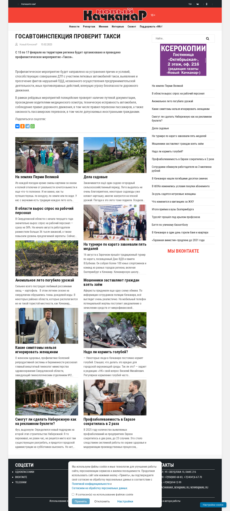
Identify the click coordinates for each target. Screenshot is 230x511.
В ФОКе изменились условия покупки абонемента (181, 186)
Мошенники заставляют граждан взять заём (111, 282)
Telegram (20, 482)
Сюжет (132, 26)
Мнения (103, 26)
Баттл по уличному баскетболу (170, 224)
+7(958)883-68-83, (174, 477)
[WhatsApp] (32, 126)
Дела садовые (96, 177)
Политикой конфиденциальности (91, 484)
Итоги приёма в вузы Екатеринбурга (173, 209)
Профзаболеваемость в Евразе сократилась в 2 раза (109, 421)
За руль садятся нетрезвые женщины (174, 194)
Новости (74, 26)
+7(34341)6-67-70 (193, 477)
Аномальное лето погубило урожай (44, 280)
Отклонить (102, 501)
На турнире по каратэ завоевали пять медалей (115, 246)
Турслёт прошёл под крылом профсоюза (176, 217)
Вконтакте (21, 477)
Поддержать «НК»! (151, 26)
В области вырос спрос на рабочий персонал (44, 210)
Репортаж (89, 26)
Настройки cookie (213, 504)
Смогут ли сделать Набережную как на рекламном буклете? (45, 421)
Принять (81, 501)
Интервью (118, 26)
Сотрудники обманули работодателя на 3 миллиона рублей (181, 168)
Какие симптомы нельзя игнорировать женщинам (36, 350)
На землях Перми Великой (37, 177)
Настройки (125, 501)
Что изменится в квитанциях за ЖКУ (173, 201)
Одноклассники (24, 471)
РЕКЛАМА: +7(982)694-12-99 (166, 482)
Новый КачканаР (28, 44)
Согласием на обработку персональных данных (99, 488)
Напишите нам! (28, 4)
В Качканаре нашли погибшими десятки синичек (180, 178)
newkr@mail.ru (199, 487)
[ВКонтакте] (17, 126)
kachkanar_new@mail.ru (174, 487)
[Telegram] (27, 126)
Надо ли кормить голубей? (106, 352)
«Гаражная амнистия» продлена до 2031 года (178, 240)
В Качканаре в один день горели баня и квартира (180, 232)
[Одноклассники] (22, 126)
